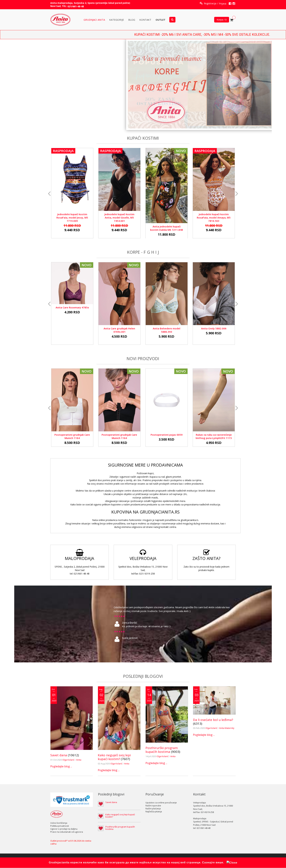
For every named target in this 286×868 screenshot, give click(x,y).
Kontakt (145, 19)
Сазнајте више (212, 862)
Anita (78, 759)
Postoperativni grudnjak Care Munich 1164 (72, 436)
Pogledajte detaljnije (72, 173)
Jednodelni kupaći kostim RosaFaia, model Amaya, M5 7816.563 (214, 217)
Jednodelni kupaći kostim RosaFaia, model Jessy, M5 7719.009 (72, 217)
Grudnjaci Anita (94, 19)
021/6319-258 (207, 812)
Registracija (210, 3)
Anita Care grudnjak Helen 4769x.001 (119, 330)
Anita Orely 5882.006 (213, 328)
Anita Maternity (226, 728)
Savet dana (58, 755)
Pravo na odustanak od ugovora (66, 831)
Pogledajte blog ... (61, 766)
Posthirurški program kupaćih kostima (161, 750)
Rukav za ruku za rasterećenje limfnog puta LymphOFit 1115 (214, 436)
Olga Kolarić (68, 759)
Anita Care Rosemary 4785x (72, 307)
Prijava (222, 3)
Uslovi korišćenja (58, 822)
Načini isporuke (153, 805)
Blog (131, 19)
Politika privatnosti (59, 825)
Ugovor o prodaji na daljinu (63, 828)
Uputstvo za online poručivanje (161, 802)
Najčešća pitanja (153, 811)
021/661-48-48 (76, 6)
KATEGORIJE (116, 19)
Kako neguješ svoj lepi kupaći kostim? (114, 757)
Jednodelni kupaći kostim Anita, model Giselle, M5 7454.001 (119, 217)
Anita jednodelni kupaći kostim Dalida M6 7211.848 (166, 228)
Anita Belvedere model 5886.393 (166, 330)
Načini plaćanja (153, 808)
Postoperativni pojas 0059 (167, 434)
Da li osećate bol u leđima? (213, 720)
